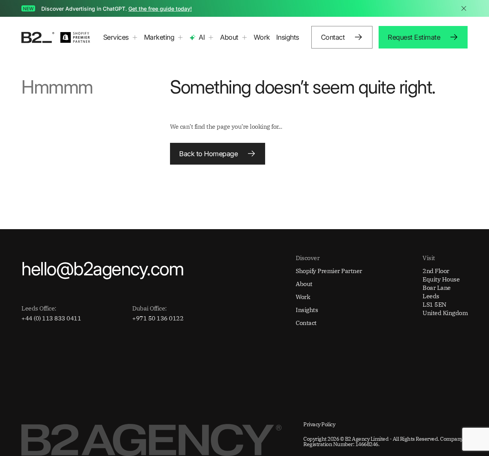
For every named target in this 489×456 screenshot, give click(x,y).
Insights (287, 37)
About (304, 284)
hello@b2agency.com (102, 269)
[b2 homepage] (37, 37)
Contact (306, 323)
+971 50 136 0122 (157, 318)
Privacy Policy (319, 424)
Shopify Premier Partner (329, 271)
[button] (120, 37)
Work (262, 37)
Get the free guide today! (160, 8)
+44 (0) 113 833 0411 (51, 318)
